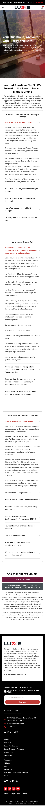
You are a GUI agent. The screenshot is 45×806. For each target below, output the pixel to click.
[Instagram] (13, 788)
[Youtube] (18, 788)
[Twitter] (9, 788)
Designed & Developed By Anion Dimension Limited (22, 803)
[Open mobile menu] (3, 7)
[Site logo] (22, 7)
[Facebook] (5, 788)
